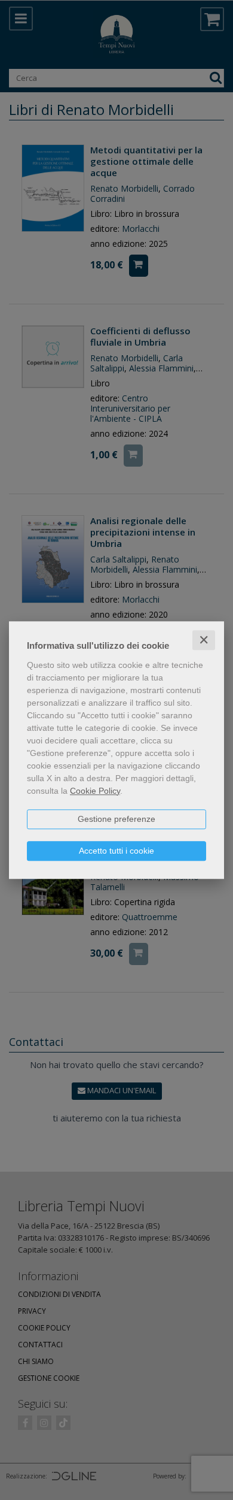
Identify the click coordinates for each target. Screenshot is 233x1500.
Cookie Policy (95, 791)
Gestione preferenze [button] (116, 819)
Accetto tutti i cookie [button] (116, 850)
